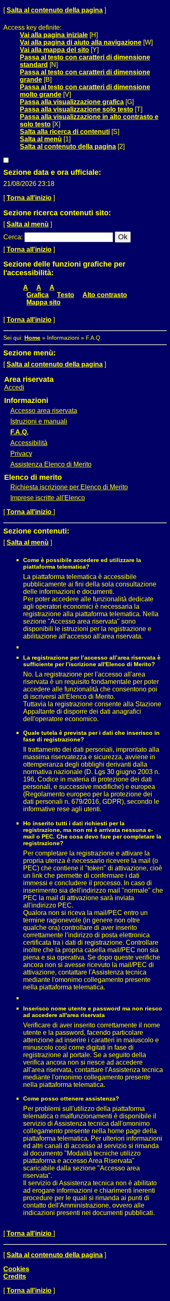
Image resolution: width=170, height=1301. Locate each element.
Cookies (16, 1268)
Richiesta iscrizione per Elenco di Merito (69, 487)
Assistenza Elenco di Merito (51, 464)
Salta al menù (41, 139)
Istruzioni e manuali (38, 421)
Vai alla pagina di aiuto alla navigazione (81, 42)
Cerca (12, 237)
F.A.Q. (19, 432)
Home (32, 337)
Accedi (14, 387)
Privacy (21, 453)
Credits (14, 1276)
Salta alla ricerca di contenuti (65, 131)
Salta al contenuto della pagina (55, 10)
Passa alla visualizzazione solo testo (76, 109)
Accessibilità (28, 442)
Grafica (37, 294)
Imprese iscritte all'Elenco (47, 497)
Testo (65, 294)
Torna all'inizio (29, 197)
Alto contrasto (105, 294)
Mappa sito (43, 302)
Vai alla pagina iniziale (54, 34)
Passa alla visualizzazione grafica (72, 101)
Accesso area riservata (43, 410)
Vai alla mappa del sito (54, 49)
